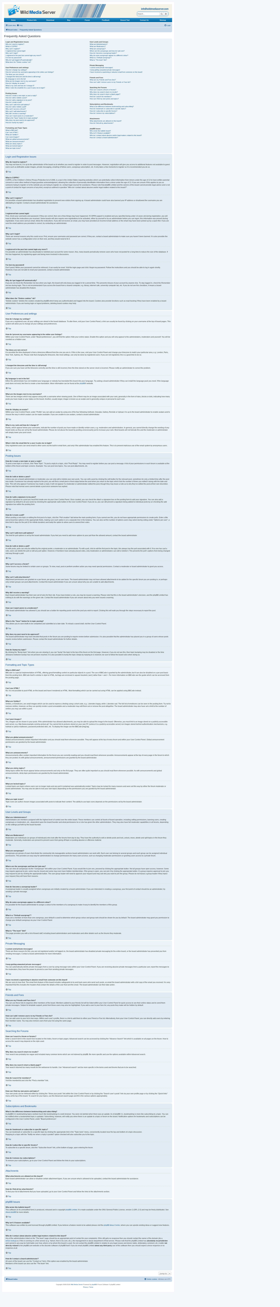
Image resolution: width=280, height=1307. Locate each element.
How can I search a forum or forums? (103, 90)
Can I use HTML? (12, 132)
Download (50, 20)
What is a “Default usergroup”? (100, 57)
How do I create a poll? (14, 102)
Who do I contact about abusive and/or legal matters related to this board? (116, 135)
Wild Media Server (77, 1284)
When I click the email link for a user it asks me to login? (25, 88)
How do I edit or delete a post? (16, 98)
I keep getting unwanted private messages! (105, 70)
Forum (87, 20)
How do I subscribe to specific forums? (103, 111)
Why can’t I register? (13, 49)
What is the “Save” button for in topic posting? (22, 118)
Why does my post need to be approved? (20, 120)
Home (13, 20)
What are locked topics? (14, 146)
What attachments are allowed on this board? (105, 121)
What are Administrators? (98, 44)
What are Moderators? (98, 46)
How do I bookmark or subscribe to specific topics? (108, 109)
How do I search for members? (101, 96)
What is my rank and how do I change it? (20, 85)
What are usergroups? (98, 49)
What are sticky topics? (14, 144)
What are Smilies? (12, 134)
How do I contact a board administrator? (104, 137)
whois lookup (11, 1241)
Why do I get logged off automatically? (19, 60)
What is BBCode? (12, 130)
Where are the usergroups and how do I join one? (107, 51)
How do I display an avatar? (15, 83)
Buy (68, 20)
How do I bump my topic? (14, 122)
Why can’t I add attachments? (16, 111)
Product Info (32, 20)
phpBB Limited (71, 1210)
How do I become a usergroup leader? (103, 53)
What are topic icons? (13, 148)
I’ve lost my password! (13, 57)
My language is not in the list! (16, 79)
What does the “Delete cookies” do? (18, 62)
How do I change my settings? (16, 70)
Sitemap (163, 20)
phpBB (82, 383)
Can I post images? (12, 137)
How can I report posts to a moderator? (19, 116)
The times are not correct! (15, 74)
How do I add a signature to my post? (19, 100)
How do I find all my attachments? (101, 123)
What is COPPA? (12, 46)
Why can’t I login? (12, 53)
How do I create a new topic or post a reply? (21, 95)
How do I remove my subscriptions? (102, 113)
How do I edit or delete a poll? (16, 107)
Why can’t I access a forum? (16, 109)
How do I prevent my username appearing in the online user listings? (30, 72)
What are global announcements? (17, 139)
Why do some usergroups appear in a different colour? (109, 55)
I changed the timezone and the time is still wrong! (23, 76)
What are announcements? (15, 141)
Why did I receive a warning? (16, 113)
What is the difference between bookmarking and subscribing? (112, 106)
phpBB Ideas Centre (112, 1225)
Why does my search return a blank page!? (105, 94)
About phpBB (11, 1212)
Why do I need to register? (15, 44)
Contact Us (144, 20)
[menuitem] (20, 25)
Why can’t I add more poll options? (18, 104)
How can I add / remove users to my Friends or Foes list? (110, 82)
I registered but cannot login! (16, 51)
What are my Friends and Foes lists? (103, 80)
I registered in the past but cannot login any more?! (23, 55)
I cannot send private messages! (101, 67)
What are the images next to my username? (21, 81)
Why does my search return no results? (104, 92)
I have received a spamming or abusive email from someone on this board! (116, 72)
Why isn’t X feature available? (100, 133)
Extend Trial (125, 20)
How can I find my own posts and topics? (104, 99)
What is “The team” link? (98, 60)
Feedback (105, 20)
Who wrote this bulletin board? (100, 131)
